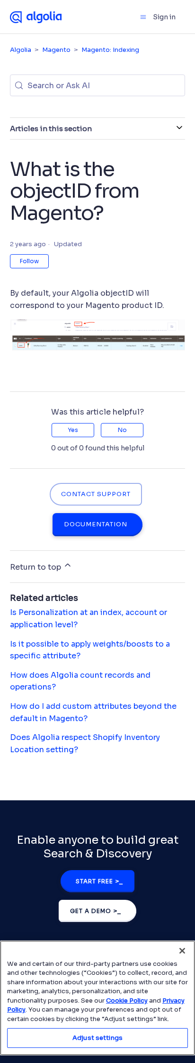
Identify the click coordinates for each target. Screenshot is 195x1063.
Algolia (20, 50)
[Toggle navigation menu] (143, 17)
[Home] (36, 16)
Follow (29, 261)
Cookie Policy (127, 1001)
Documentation (95, 524)
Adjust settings (97, 1038)
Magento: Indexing (110, 50)
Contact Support (96, 494)
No (122, 429)
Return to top (36, 567)
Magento (56, 50)
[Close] (182, 950)
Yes (73, 429)
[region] (97, 997)
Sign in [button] (164, 17)
